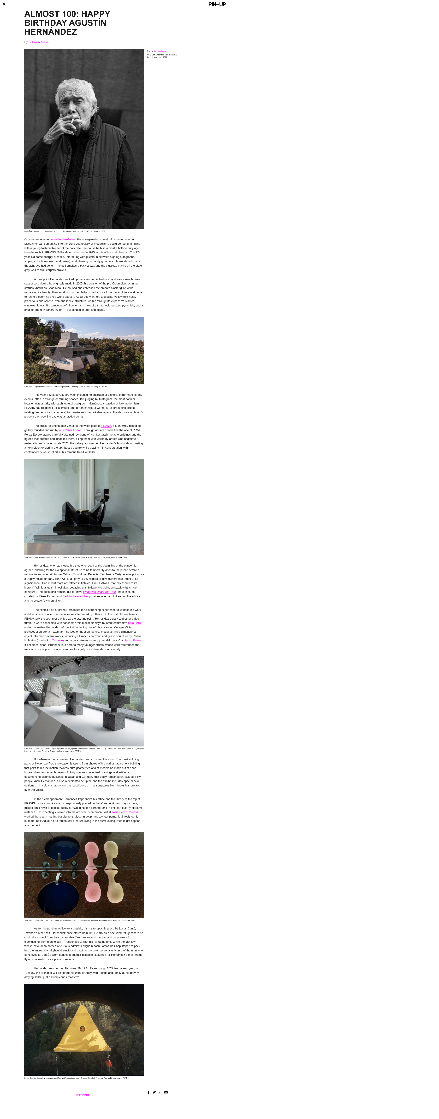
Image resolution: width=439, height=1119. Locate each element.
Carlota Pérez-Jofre (75, 596)
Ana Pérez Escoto (70, 430)
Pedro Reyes (132, 640)
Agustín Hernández (62, 239)
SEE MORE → (84, 1095)
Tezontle (57, 640)
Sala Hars (134, 623)
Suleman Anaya (39, 42)
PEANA (106, 425)
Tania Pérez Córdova (125, 812)
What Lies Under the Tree (99, 591)
